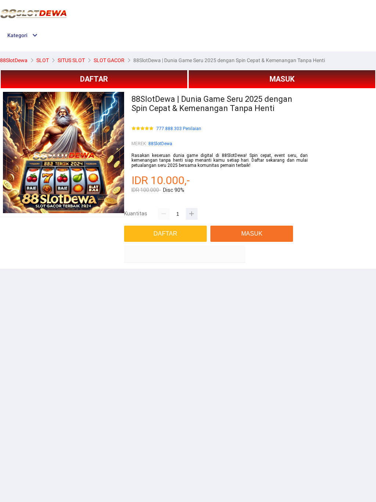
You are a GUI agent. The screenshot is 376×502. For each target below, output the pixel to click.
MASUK (282, 79)
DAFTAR (94, 79)
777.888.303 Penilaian (178, 128)
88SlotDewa (160, 143)
